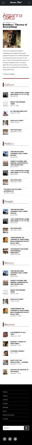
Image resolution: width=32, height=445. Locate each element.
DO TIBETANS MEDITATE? (18, 111)
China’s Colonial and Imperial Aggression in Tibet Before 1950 (19, 163)
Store (4, 411)
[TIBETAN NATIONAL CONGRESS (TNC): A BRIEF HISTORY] (6, 155)
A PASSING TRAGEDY (17, 351)
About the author (8, 415)
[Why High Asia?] (6, 133)
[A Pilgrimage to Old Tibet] (6, 335)
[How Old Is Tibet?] (6, 123)
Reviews (5, 407)
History (5, 396)
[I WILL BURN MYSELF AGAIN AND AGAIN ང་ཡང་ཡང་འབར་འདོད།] (6, 95)
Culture (5, 400)
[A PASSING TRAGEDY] (6, 354)
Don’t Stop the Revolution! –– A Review (19, 361)
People (5, 403)
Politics (5, 392)
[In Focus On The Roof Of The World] (6, 373)
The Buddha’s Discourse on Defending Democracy (19, 251)
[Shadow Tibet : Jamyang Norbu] (16, 5)
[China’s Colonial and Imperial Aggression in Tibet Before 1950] (6, 164)
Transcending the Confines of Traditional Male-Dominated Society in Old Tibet (19, 240)
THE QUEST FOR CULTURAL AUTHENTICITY (13, 190)
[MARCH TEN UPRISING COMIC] (6, 105)
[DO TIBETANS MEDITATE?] (6, 114)
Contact (5, 419)
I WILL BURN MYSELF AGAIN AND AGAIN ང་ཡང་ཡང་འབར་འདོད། (19, 93)
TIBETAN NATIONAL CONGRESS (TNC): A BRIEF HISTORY (19, 153)
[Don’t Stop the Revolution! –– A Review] (6, 363)
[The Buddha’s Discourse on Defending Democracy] (6, 252)
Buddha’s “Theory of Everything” (15, 25)
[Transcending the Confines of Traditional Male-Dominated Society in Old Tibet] (6, 240)
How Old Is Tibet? (17, 120)
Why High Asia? (16, 130)
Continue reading (8, 74)
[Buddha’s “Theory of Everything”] (6, 345)
